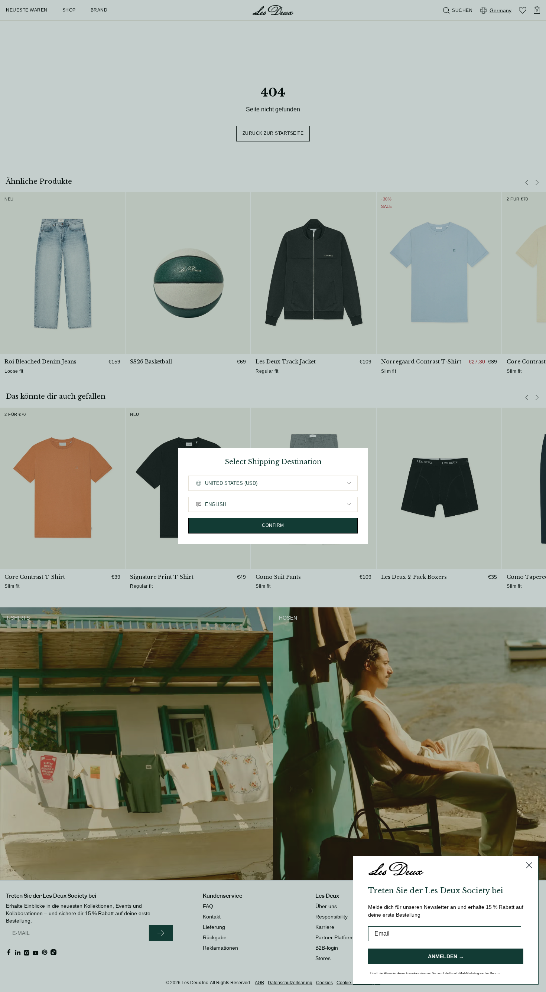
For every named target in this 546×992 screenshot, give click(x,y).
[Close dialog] (529, 865)
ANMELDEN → (446, 956)
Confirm (273, 525)
